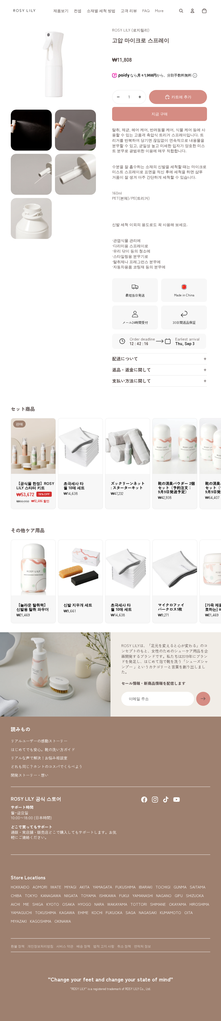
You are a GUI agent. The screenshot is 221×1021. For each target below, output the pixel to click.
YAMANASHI (142, 895)
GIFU (179, 895)
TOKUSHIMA (45, 912)
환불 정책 (18, 946)
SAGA (131, 912)
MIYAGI (70, 887)
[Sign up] (203, 699)
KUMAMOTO (170, 912)
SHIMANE (158, 904)
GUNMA (180, 887)
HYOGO (84, 904)
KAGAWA (67, 912)
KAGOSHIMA (40, 921)
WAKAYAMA (117, 904)
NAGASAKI (148, 912)
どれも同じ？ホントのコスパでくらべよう (46, 766)
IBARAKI (145, 887)
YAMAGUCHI (21, 912)
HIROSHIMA (199, 904)
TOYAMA (88, 895)
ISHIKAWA (107, 895)
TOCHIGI (163, 887)
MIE (26, 904)
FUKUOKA (114, 912)
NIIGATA (71, 895)
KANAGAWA (51, 895)
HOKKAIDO (20, 887)
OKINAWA (62, 921)
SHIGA (37, 904)
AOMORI (40, 887)
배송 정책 (83, 946)
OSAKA (68, 904)
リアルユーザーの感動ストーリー (39, 741)
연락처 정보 (142, 946)
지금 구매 (159, 113)
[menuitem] (60, 11)
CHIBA (16, 895)
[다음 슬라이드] (205, 464)
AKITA (84, 887)
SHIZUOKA (195, 895)
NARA (99, 904)
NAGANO (163, 895)
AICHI (15, 904)
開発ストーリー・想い (30, 775)
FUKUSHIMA (125, 887)
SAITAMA (197, 887)
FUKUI (124, 895)
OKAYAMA (177, 904)
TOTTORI (138, 904)
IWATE (55, 887)
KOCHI (97, 912)
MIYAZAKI (19, 921)
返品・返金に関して (131, 369)
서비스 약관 (64, 946)
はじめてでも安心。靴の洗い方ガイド (43, 749)
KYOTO (52, 904)
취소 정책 (124, 946)
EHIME (83, 912)
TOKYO (31, 895)
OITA (188, 912)
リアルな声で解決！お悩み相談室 (39, 757)
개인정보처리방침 (40, 946)
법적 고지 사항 (103, 946)
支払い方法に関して (131, 380)
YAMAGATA (102, 887)
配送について (125, 358)
